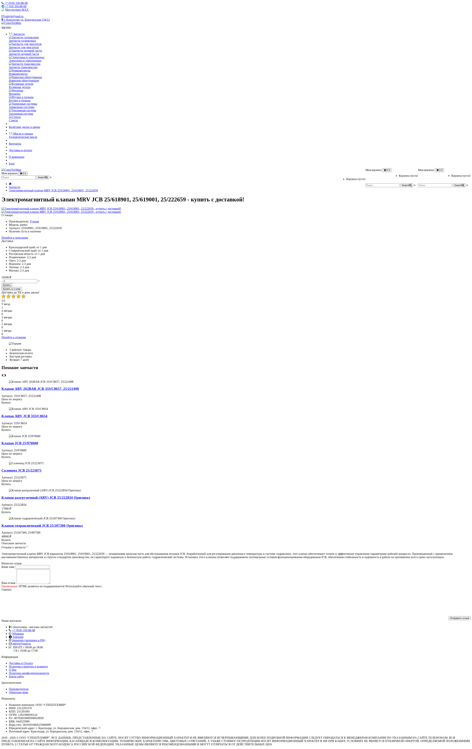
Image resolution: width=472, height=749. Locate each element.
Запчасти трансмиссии (23, 67)
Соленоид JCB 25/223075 (21, 470)
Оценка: (6, 589)
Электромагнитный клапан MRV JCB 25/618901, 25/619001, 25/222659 (53, 190)
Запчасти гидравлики (22, 40)
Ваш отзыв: (8, 582)
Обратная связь (18, 692)
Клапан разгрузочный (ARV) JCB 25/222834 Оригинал (45, 497)
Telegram (18, 637)
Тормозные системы (21, 107)
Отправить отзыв (459, 618)
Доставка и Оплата (21, 663)
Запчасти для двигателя (24, 47)
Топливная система (21, 113)
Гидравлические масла (23, 137)
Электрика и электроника (25, 60)
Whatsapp (18, 633)
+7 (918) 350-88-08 (23, 630)
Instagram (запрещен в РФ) (28, 640)
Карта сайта (16, 676)
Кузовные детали (19, 87)
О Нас (13, 669)
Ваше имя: (8, 566)
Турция (34, 221)
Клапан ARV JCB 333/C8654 (24, 416)
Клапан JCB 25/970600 (19, 443)
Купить (7, 285)
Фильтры (14, 93)
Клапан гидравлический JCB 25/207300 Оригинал (42, 525)
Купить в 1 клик (11, 289)
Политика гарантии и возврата (28, 666)
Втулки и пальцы (20, 100)
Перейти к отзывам (13, 337)
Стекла (13, 120)
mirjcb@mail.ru (22, 643)
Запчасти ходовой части (24, 54)
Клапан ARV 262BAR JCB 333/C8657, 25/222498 (40, 389)
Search (458, 185)
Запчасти (14, 187)
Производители (19, 689)
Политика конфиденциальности (29, 673)
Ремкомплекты (18, 73)
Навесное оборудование (24, 80)
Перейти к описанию (14, 237)
